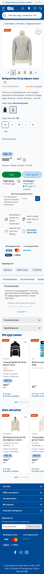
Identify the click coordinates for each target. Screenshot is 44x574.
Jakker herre (22, 270)
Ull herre (8, 270)
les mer (37, 98)
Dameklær (10, 23)
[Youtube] (21, 552)
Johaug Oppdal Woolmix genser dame (14, 363)
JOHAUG (6, 359)
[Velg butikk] (29, 8)
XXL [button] (6, 131)
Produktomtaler (27, 279)
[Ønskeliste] (35, 8)
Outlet (14, 165)
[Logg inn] (22, 8)
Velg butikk (28, 183)
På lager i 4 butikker (12, 471)
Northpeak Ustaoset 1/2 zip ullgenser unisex (14, 438)
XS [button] (5, 124)
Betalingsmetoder (13, 246)
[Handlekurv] (40, 8)
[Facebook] (15, 552)
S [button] (12, 124)
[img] (15, 370)
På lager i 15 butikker (12, 396)
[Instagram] (26, 552)
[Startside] (13, 8)
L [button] (26, 124)
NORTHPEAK (7, 434)
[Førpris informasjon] (24, 160)
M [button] (19, 124)
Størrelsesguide (9, 139)
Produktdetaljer (10, 279)
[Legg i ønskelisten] (38, 31)
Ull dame (20, 23)
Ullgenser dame (34, 23)
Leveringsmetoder (31, 246)
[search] (4, 15)
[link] (34, 86)
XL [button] (33, 124)
